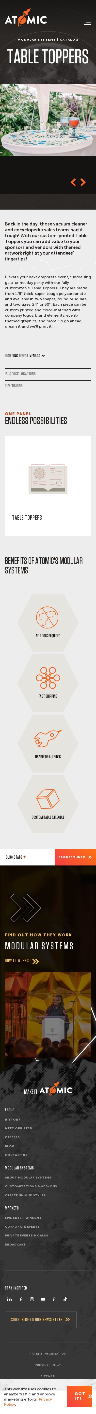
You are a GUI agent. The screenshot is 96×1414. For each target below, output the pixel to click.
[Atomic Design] (55, 1088)
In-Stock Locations (20, 374)
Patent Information (48, 1353)
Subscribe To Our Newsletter (37, 1319)
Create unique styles (25, 1195)
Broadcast (15, 1244)
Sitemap (48, 1376)
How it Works (17, 960)
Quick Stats (14, 857)
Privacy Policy (48, 1365)
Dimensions (14, 386)
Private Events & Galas (26, 1235)
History (12, 1119)
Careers (12, 1137)
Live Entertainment (23, 1218)
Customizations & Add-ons (31, 1186)
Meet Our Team (19, 1128)
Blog (10, 1146)
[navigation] (86, 22)
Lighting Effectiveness (22, 356)
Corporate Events (22, 1226)
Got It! (80, 1396)
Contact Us (16, 1155)
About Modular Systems (28, 1177)
